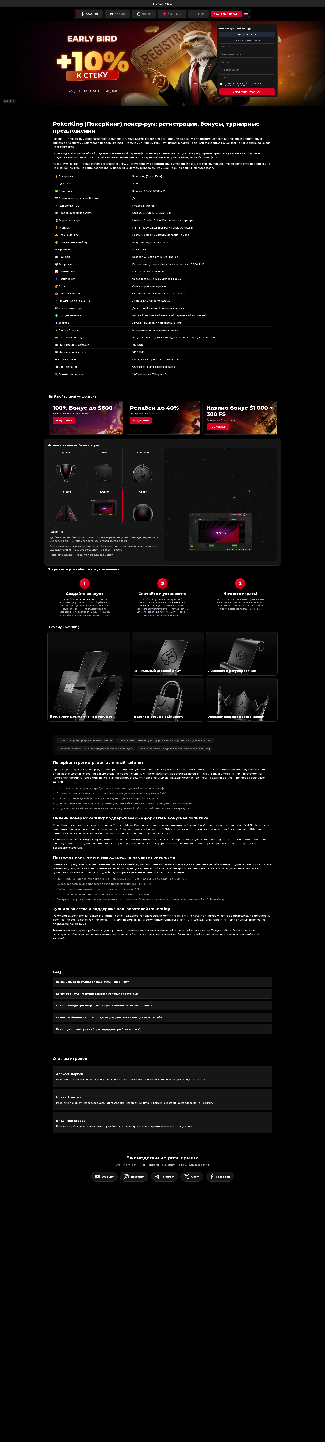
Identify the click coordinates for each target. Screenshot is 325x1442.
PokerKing (174, 14)
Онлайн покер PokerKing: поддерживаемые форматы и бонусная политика (165, 740)
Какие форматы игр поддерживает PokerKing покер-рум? (98, 993)
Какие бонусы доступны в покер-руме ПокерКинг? (92, 981)
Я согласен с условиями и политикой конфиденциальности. (243, 84)
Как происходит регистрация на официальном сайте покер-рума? (104, 1005)
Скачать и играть (226, 14)
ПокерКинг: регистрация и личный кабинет (85, 740)
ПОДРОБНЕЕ (218, 426)
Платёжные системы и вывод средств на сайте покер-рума (96, 748)
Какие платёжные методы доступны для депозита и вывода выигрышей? (109, 1017)
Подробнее (64, 420)
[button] (5, 101)
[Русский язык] (246, 14)
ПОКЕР (146, 14)
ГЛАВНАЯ (92, 14)
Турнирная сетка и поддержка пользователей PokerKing (174, 748)
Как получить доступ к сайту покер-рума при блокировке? (98, 1029)
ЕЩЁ (201, 14)
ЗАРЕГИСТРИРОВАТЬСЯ (247, 92)
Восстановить (247, 34)
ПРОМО (120, 14)
